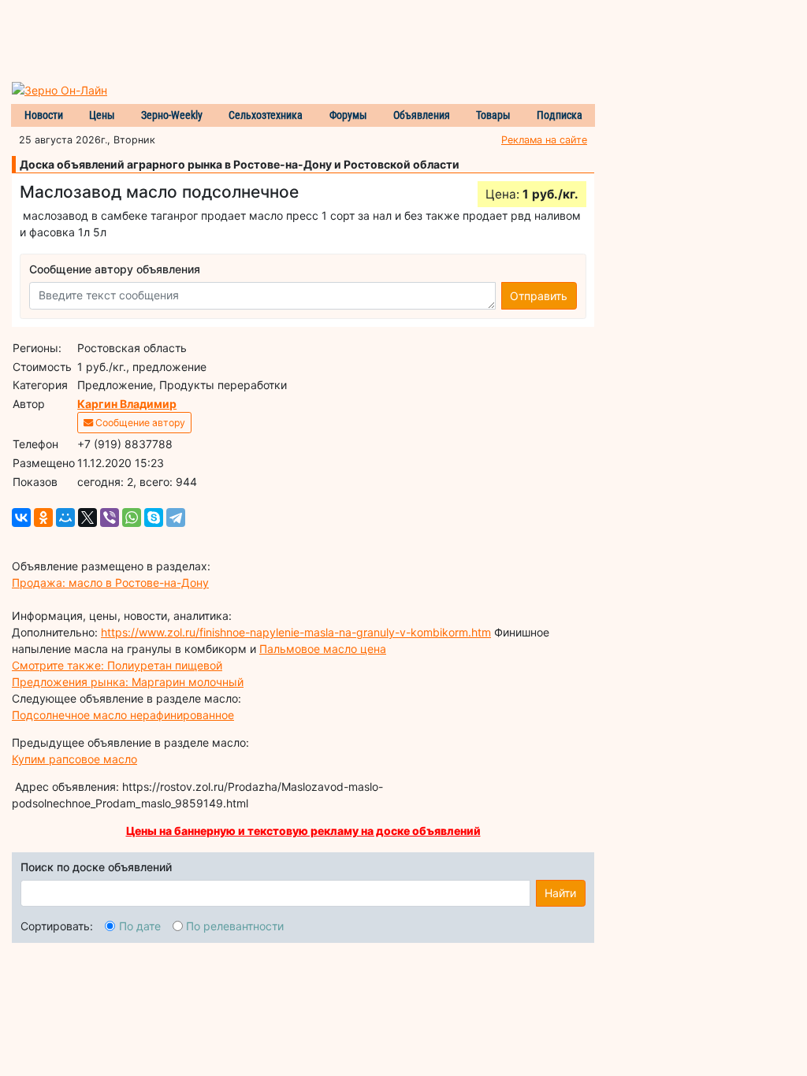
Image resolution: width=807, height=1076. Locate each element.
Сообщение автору (139, 423)
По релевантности (235, 926)
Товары (493, 115)
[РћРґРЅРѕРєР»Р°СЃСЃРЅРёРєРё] (43, 517)
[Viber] (109, 517)
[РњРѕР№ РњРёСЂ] (65, 517)
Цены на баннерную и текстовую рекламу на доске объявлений (303, 830)
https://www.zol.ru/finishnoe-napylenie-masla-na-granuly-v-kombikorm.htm (296, 632)
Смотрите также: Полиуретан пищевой (117, 665)
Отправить (538, 295)
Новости (43, 115)
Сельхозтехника (266, 115)
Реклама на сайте (544, 140)
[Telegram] (175, 517)
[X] (87, 517)
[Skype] (153, 517)
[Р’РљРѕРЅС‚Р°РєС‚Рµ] (21, 517)
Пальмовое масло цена (322, 648)
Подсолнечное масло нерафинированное (123, 715)
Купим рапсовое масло (74, 759)
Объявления (421, 115)
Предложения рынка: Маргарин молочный (128, 681)
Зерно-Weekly (172, 115)
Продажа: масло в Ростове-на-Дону (110, 582)
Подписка (559, 115)
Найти (560, 893)
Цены (102, 115)
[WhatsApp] (131, 517)
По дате (140, 926)
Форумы (348, 115)
